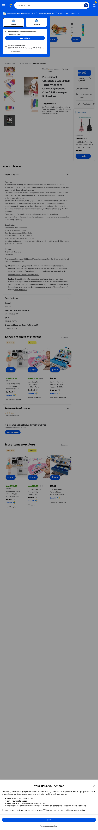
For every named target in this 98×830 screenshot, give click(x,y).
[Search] (86, 5)
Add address (25, 38)
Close (49, 820)
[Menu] (4, 5)
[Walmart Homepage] (10, 5)
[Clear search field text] (82, 5)
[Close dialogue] (93, 786)
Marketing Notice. (35, 810)
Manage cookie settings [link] (48, 826)
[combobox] (51, 5)
